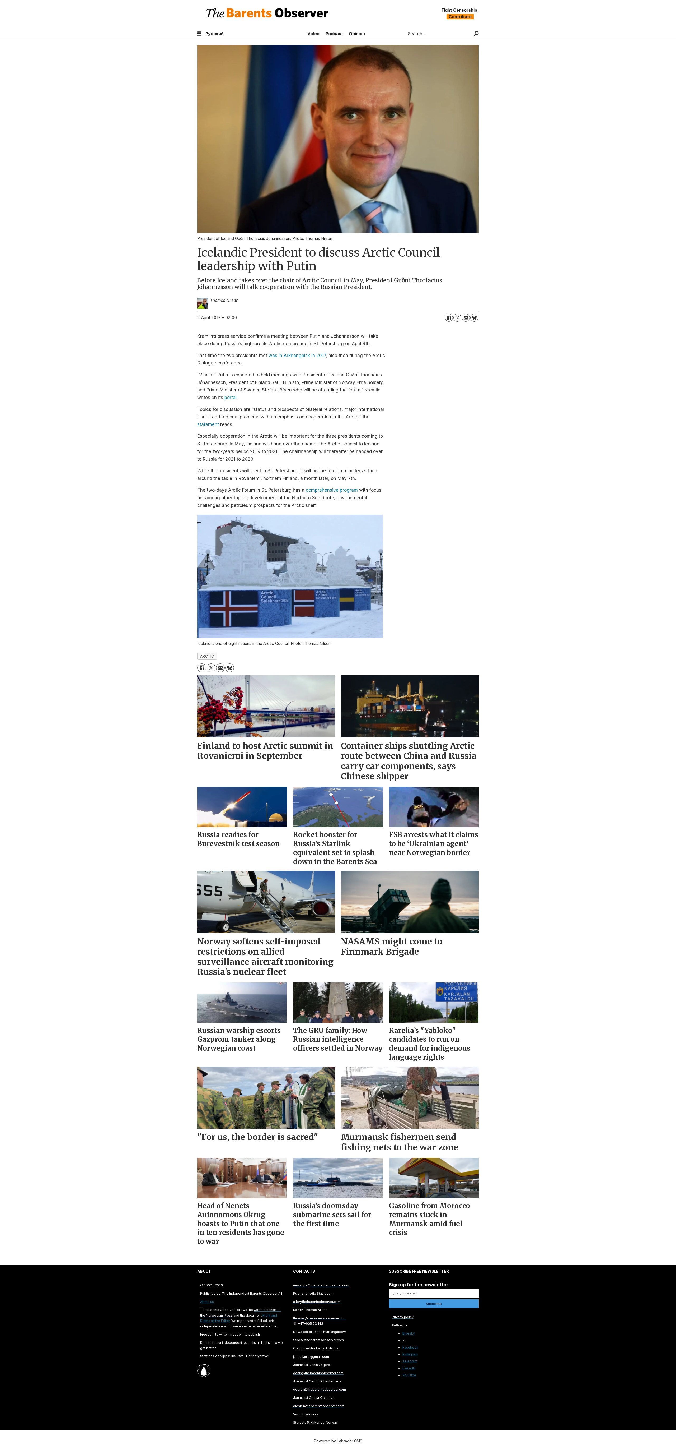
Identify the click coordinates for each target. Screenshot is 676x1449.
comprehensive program (332, 490)
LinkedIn (409, 1368)
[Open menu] (199, 34)
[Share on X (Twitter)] (457, 318)
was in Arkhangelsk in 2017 (297, 355)
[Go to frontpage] (268, 13)
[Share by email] (466, 318)
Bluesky (408, 1333)
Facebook (410, 1347)
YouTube (409, 1375)
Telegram (409, 1361)
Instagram (410, 1354)
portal (230, 397)
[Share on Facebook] (449, 318)
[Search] (476, 34)
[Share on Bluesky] (474, 318)
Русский (214, 33)
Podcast (334, 33)
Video (313, 33)
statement (208, 424)
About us (207, 1302)
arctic (207, 656)
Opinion (357, 33)
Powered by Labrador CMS (338, 1441)
